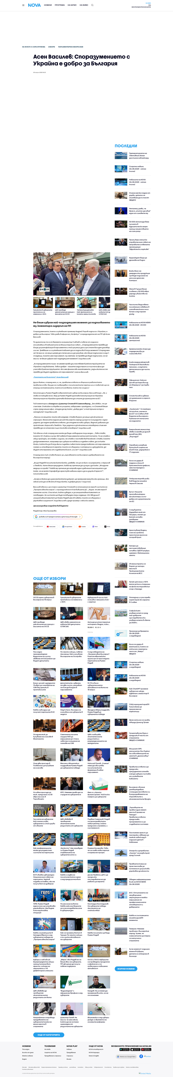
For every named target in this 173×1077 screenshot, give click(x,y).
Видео (24, 1059)
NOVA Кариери (94, 1052)
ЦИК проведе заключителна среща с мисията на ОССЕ (43, 624)
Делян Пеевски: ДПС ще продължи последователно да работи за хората (98, 878)
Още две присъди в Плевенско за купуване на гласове (43, 765)
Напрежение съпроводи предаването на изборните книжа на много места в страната (44, 1022)
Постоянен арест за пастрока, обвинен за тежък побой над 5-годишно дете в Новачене (139, 837)
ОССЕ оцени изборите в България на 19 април (43, 598)
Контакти (80, 1067)
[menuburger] (23, 5)
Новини (48, 5)
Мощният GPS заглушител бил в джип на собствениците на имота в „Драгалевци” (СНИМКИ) (139, 753)
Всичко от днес (28, 1052)
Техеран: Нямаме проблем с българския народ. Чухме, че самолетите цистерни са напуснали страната (139, 935)
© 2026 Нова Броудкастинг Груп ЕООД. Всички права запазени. (38, 1073)
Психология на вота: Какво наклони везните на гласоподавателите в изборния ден (71, 907)
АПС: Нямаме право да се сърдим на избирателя (71, 793)
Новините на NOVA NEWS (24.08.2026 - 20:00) (140, 324)
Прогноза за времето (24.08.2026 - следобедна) (139, 633)
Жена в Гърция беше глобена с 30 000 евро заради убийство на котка (139, 292)
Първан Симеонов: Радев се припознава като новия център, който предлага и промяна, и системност (99, 823)
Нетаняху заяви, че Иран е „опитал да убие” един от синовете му (140, 211)
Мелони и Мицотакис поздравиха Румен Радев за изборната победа (71, 765)
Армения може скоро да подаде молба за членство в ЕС (140, 351)
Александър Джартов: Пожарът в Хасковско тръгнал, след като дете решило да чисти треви (139, 367)
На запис (72, 5)
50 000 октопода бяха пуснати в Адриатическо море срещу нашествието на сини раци (139, 226)
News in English (94, 1056)
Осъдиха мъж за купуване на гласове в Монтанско (43, 736)
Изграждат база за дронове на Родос (138, 259)
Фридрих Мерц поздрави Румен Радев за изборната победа (99, 712)
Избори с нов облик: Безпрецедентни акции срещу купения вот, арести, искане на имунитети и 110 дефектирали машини (43, 965)
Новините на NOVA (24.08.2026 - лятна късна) (137, 182)
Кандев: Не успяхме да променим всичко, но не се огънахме (98, 993)
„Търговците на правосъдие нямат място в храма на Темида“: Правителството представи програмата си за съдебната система (138, 815)
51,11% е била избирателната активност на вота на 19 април (98, 686)
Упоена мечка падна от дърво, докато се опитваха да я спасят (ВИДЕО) (139, 196)
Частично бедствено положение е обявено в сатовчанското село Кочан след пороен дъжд (139, 309)
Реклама (24, 1067)
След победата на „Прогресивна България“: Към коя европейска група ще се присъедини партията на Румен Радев (99, 657)
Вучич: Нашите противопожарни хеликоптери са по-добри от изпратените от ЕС (139, 496)
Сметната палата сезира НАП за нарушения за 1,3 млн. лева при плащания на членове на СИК (70, 738)
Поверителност (98, 1067)
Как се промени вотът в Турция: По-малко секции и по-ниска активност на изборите (71, 936)
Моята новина (27, 1056)
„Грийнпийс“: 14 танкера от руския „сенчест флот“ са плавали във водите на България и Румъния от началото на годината (140, 415)
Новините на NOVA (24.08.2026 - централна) (137, 338)
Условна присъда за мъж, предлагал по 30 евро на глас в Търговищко (42, 795)
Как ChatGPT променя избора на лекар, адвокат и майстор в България (139, 692)
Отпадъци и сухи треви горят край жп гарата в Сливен (139, 599)
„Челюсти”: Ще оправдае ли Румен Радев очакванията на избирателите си (71, 851)
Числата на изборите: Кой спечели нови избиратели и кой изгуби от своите (44, 822)
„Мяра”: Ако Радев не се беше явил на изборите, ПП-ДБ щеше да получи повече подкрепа (71, 963)
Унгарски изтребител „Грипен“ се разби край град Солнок (139, 853)
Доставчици (72, 1067)
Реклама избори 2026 (34, 1067)
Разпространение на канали (49, 1067)
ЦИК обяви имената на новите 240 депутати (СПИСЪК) (70, 624)
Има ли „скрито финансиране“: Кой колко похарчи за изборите (99, 794)
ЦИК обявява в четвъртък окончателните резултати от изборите (71, 822)
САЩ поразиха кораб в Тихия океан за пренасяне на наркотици (139, 707)
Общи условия (88, 1067)
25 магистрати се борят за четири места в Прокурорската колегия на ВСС (137, 568)
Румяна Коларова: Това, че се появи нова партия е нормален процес (98, 850)
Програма (60, 5)
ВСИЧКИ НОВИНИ (126, 969)
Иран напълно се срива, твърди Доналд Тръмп (139, 721)
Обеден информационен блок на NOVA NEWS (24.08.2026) (140, 881)
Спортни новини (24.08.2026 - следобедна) (136, 664)
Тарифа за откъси (63, 1067)
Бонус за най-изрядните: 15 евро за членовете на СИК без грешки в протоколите (44, 686)
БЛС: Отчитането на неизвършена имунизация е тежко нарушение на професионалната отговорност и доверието (138, 900)
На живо (84, 5)
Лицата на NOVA (50, 1052)
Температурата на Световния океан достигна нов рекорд (139, 155)
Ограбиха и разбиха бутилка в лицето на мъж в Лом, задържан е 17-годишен (139, 448)
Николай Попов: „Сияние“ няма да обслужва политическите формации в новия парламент (98, 767)
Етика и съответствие (132, 1067)
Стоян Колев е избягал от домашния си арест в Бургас (139, 398)
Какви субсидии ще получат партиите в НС (44, 711)
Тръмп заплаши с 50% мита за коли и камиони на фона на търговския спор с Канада (139, 585)
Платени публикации (27, 1069)
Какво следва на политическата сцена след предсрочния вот (70, 877)
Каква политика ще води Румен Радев (99, 934)
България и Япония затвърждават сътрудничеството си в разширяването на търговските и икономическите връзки (140, 793)
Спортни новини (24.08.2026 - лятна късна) (137, 168)
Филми (69, 1059)
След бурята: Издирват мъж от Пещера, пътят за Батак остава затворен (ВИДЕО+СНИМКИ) (137, 516)
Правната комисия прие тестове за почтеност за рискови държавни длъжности (139, 867)
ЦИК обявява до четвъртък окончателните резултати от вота (42, 994)
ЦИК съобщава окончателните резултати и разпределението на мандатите (97, 738)
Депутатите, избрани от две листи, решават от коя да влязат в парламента (71, 686)
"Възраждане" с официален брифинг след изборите (71, 993)
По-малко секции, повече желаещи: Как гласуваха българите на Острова (71, 654)
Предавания (71, 1052)
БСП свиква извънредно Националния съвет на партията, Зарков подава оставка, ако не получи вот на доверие (44, 879)
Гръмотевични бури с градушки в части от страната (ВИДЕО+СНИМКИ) (138, 736)
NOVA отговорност (96, 1049)
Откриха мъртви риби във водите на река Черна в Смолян (139, 481)
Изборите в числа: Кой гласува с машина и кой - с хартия (99, 599)
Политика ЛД (108, 1067)
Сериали (70, 1056)
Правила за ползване (118, 1067)
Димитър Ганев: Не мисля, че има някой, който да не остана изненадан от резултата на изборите (71, 1022)
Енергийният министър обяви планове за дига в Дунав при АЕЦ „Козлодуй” (139, 432)
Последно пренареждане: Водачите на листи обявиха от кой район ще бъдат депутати (44, 656)
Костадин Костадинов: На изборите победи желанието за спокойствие (98, 907)
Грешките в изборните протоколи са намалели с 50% (71, 599)
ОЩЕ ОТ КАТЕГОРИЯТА (49, 1035)
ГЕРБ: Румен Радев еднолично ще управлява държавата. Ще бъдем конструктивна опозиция (44, 908)
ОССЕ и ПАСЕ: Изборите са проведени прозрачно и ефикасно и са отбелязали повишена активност (99, 964)
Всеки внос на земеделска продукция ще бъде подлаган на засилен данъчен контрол (139, 275)
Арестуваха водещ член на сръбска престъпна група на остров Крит (138, 533)
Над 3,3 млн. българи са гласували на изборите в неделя (71, 712)
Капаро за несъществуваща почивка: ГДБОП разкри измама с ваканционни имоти (139, 550)
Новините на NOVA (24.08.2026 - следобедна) (137, 677)
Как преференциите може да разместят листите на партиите (43, 850)
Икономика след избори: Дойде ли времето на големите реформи (98, 1020)
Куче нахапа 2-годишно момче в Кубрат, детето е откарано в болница (139, 952)
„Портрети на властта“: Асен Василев (50, 377)
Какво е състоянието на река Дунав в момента (139, 917)
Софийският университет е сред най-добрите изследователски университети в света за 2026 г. (139, 616)
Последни (25, 1049)
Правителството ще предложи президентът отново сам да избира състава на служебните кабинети (140, 773)
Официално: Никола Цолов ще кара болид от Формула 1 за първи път (139, 383)
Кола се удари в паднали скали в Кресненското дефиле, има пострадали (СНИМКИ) (139, 465)
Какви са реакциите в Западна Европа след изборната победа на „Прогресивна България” (44, 936)
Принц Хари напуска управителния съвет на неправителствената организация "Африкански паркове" (140, 244)
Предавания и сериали (52, 1056)
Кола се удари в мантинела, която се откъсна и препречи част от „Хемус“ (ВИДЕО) (138, 649)
